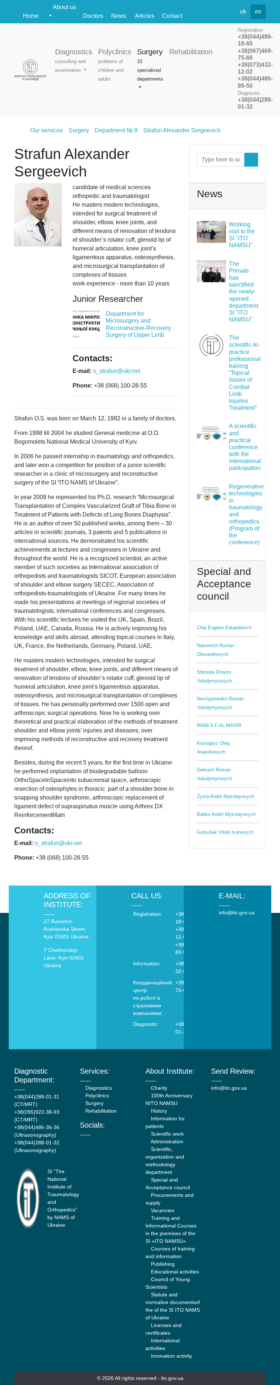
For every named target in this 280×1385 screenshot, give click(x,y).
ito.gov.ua (172, 1378)
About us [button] (64, 7)
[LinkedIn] (121, 1142)
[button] (73, 60)
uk (243, 11)
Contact (172, 16)
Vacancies (161, 1210)
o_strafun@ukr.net (116, 371)
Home (31, 16)
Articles (144, 16)
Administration (166, 1141)
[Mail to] (19, 1366)
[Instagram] (111, 1142)
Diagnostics (98, 1088)
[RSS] (227, 11)
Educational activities (174, 1272)
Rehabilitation (100, 1111)
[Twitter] (211, 11)
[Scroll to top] (261, 1366)
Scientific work (166, 1134)
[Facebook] (195, 11)
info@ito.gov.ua (236, 912)
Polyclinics (96, 1095)
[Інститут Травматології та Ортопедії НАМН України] (30, 69)
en (258, 11)
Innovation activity (170, 1356)
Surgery (94, 1103)
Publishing (162, 1264)
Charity (158, 1088)
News (118, 16)
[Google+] (102, 1142)
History (158, 1111)
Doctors (93, 16)
